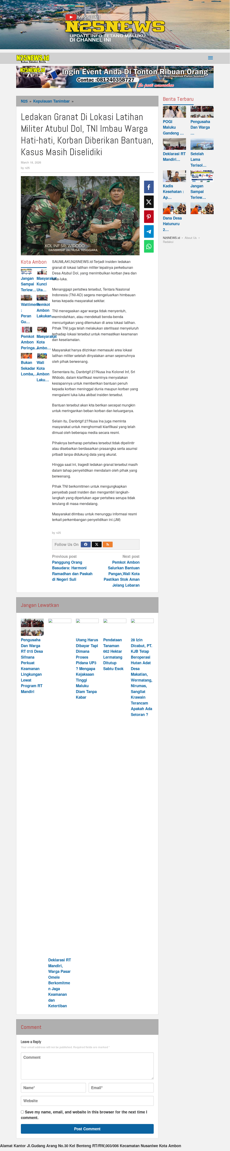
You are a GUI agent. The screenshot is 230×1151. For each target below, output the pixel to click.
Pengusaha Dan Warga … (200, 127)
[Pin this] (149, 216)
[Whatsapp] (149, 246)
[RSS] (108, 544)
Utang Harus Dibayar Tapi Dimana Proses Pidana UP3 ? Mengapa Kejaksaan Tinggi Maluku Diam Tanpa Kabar (87, 668)
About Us (191, 238)
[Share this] (149, 187)
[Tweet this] (149, 201)
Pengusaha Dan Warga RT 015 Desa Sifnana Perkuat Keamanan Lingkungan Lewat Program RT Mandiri (32, 665)
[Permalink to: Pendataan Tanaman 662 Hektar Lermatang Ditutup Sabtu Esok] (114, 627)
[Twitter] (97, 544)
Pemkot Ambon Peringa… (29, 342)
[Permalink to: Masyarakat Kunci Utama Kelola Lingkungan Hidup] (42, 271)
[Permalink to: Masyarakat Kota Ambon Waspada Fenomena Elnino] (42, 329)
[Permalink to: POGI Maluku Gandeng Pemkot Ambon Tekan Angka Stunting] (174, 112)
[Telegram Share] (149, 231)
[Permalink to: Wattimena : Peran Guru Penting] (26, 298)
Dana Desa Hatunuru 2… (172, 223)
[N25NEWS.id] (33, 58)
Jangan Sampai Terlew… (28, 284)
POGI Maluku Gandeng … (173, 127)
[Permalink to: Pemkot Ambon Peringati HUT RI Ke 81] (26, 329)
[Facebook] (86, 544)
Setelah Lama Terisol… (198, 159)
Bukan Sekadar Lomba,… (29, 368)
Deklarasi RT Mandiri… (174, 156)
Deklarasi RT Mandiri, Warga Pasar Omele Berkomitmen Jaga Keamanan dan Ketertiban (59, 982)
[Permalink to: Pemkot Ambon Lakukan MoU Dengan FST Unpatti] (42, 298)
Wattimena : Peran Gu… (30, 313)
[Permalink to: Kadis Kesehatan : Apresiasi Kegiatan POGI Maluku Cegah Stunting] (174, 176)
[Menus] (210, 58)
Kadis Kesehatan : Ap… (173, 191)
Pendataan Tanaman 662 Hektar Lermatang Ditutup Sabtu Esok (113, 654)
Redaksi (168, 242)
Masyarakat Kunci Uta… (47, 284)
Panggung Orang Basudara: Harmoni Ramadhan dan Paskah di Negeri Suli (72, 568)
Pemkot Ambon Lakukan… (46, 310)
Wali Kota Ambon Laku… (43, 371)
